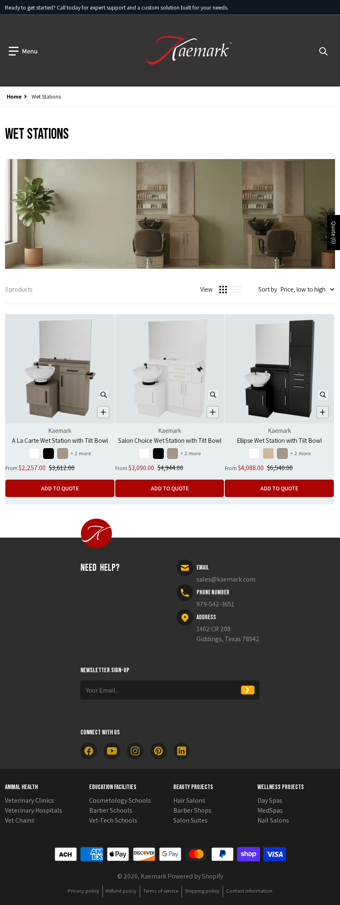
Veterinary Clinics (29, 800)
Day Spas (269, 800)
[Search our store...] (323, 51)
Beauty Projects (193, 787)
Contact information (249, 890)
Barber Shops (192, 810)
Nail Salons (273, 820)
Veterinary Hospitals (33, 810)
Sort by (267, 289)
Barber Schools (110, 810)
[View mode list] (237, 289)
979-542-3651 (215, 604)
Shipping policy (202, 890)
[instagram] (135, 751)
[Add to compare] (103, 412)
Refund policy (121, 890)
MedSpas (270, 810)
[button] (23, 51)
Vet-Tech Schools (113, 820)
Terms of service (160, 890)
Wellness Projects (280, 787)
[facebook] (88, 751)
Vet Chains (19, 820)
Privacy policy (83, 890)
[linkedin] (181, 751)
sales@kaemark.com (226, 579)
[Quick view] (103, 395)
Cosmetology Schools (120, 800)
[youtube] (112, 751)
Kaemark (153, 876)
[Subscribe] (248, 690)
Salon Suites (190, 820)
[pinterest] (158, 751)
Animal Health (21, 787)
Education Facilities (112, 787)
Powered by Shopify (195, 876)
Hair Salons (189, 800)
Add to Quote (60, 488)
